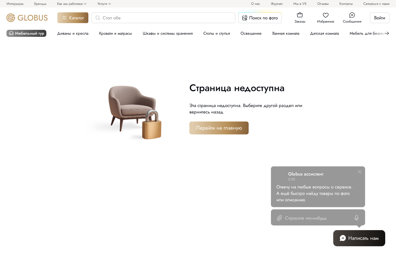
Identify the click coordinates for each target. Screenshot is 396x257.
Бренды (40, 3)
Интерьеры (14, 3)
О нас (255, 3)
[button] (300, 15)
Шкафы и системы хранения (168, 33)
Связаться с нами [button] (376, 3)
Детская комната (324, 33)
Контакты (346, 3)
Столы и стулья (216, 33)
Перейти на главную (219, 127)
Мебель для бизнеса (368, 33)
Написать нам (363, 238)
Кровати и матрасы (115, 33)
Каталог (76, 18)
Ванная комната (285, 33)
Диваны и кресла (72, 33)
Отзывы (323, 3)
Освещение (251, 33)
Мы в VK (300, 3)
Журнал (277, 3)
